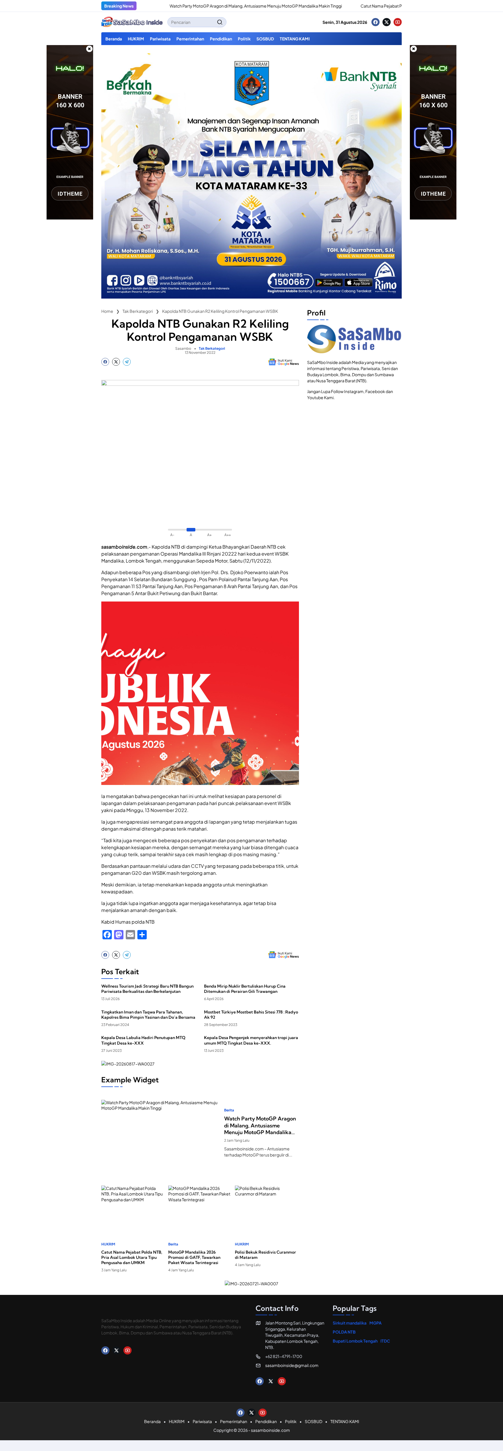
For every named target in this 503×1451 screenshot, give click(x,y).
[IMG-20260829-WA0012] (251, 296)
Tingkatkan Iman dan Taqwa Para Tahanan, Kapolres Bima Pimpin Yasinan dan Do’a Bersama (148, 1014)
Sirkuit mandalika (349, 1322)
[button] (219, 22)
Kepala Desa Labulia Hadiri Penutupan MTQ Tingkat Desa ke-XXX (143, 1040)
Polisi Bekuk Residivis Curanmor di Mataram (265, 1255)
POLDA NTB (344, 1331)
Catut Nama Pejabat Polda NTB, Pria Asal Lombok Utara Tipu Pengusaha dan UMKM (396, 5)
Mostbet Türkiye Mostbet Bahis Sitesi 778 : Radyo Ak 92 (251, 1014)
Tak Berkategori (212, 349)
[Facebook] (375, 22)
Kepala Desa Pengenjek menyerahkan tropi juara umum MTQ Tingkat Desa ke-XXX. (251, 1040)
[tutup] (89, 49)
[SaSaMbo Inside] (132, 22)
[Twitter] (386, 22)
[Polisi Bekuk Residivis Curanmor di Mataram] (267, 1207)
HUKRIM (108, 1244)
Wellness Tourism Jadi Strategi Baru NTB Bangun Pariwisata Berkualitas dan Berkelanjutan (147, 989)
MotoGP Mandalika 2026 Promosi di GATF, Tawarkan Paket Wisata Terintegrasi (194, 1257)
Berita (229, 1110)
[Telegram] (127, 362)
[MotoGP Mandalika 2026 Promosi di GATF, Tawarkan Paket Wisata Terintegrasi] (200, 1207)
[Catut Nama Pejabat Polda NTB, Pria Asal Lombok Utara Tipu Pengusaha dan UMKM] (312, 5)
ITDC (385, 1340)
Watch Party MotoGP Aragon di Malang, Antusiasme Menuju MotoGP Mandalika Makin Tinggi (214, 5)
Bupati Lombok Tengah (355, 1340)
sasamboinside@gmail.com (291, 1365)
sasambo (183, 348)
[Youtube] (398, 22)
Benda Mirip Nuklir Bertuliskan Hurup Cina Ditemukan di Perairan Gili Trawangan (245, 989)
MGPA (375, 1322)
